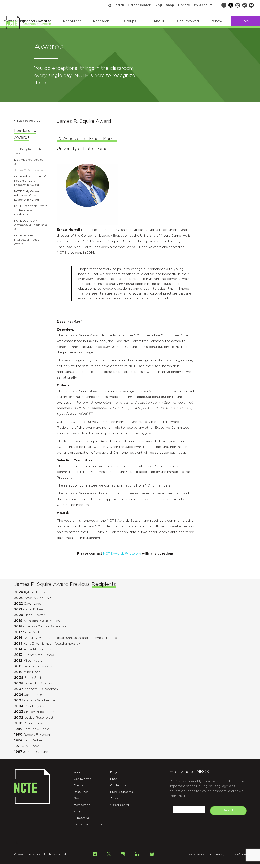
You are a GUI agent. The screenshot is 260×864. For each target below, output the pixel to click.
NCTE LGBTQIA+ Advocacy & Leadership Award (30, 225)
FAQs (77, 811)
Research (101, 21)
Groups (130, 21)
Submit (228, 810)
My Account (203, 5)
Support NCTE (84, 818)
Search (118, 5)
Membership (82, 805)
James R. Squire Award (30, 170)
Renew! (216, 21)
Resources (72, 21)
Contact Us (118, 785)
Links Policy (216, 854)
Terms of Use (237, 854)
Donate (184, 5)
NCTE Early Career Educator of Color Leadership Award (27, 195)
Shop (170, 5)
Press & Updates (121, 792)
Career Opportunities (88, 824)
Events (78, 785)
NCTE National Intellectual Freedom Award (28, 239)
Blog (158, 5)
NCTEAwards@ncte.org (122, 553)
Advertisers (118, 798)
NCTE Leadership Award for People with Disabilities (30, 210)
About (158, 21)
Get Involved (188, 21)
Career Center (139, 5)
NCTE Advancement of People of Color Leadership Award (30, 181)
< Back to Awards (27, 120)
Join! (245, 21)
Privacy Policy (195, 854)
